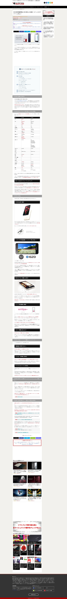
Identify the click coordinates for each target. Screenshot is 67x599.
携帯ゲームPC (42, 582)
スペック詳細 (19, 17)
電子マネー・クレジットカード (37, 583)
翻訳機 (31, 583)
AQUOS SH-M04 (20, 396)
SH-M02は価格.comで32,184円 (22, 100)
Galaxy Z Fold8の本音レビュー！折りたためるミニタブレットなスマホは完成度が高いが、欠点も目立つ (48, 36)
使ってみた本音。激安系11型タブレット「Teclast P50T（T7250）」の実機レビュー (48, 32)
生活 (28, 583)
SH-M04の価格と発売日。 (21, 71)
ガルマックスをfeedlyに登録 (38, 590)
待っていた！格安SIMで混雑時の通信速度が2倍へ (25, 419)
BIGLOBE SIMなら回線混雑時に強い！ (23, 432)
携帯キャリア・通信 (37, 582)
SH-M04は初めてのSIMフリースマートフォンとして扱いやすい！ (26, 90)
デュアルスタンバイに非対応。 (23, 88)
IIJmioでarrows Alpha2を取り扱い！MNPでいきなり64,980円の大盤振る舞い (48, 19)
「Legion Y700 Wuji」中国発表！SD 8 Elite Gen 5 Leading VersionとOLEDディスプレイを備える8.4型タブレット (48, 23)
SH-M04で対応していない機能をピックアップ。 (24, 84)
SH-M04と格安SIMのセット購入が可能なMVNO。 (24, 91)
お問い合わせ (34, 594)
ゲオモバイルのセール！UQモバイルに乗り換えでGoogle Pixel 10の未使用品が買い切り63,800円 (48, 28)
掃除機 (33, 582)
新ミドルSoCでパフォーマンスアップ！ (24, 74)
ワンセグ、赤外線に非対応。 (22, 87)
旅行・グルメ (46, 582)
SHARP (15, 17)
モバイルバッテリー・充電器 (23, 582)
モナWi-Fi (17, 582)
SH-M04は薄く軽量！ (21, 77)
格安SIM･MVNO (51, 582)
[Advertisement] (27, 60)
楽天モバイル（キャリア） (23, 583)
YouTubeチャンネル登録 (49, 590)
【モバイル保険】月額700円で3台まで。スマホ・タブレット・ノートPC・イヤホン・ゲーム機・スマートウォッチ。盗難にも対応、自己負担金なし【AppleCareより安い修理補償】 (27, 443)
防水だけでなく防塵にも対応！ (23, 80)
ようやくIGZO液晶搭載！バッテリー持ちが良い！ (25, 78)
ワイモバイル (29, 582)
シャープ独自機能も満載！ (22, 81)
